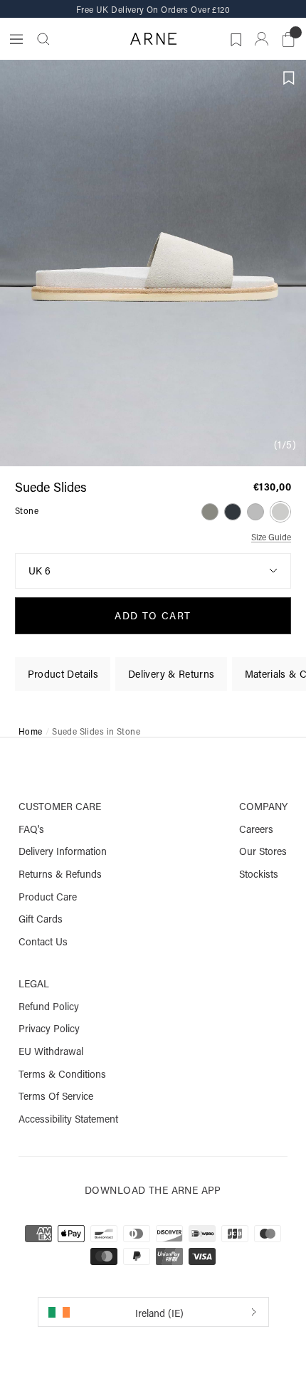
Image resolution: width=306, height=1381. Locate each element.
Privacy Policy (49, 1028)
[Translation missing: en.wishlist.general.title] (234, 37)
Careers (256, 829)
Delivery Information (63, 851)
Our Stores (263, 851)
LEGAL (34, 983)
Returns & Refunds (60, 874)
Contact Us (43, 941)
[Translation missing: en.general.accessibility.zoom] (153, 263)
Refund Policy (49, 1006)
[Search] (43, 39)
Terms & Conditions (62, 1074)
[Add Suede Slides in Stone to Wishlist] (289, 78)
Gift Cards (41, 919)
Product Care (48, 897)
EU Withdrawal (51, 1051)
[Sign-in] (261, 39)
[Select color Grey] (255, 511)
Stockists (258, 874)
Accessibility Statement (68, 1119)
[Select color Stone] (280, 512)
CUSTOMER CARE (60, 806)
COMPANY (263, 806)
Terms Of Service (56, 1096)
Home (31, 732)
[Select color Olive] (209, 511)
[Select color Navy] (232, 511)
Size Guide (271, 537)
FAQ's (31, 829)
